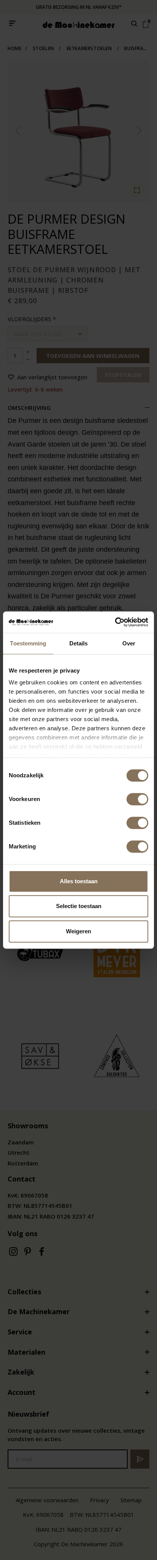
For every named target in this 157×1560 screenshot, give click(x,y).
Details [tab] (78, 643)
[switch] (137, 799)
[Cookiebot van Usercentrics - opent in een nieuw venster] (115, 622)
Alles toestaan (79, 881)
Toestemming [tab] (28, 643)
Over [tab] (128, 643)
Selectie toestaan (78, 906)
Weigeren (78, 931)
